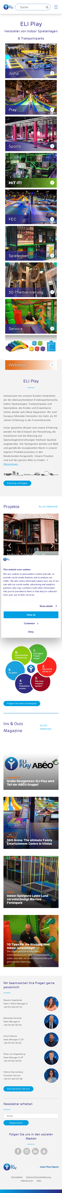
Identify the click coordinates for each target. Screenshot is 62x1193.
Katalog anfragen (17, 483)
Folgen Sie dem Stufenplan (22, 703)
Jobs (38, 1180)
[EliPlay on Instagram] (26, 1151)
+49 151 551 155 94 (12, 1025)
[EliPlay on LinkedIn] (35, 1151)
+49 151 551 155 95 (12, 1061)
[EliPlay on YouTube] (44, 1151)
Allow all (31, 615)
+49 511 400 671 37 (12, 1007)
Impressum (27, 1180)
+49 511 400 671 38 (12, 1079)
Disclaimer (17, 1177)
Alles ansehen (48, 506)
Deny (31, 632)
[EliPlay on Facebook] (18, 1151)
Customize (29, 623)
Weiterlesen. (10, 464)
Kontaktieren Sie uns (18, 1088)
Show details (46, 606)
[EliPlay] (8, 6)
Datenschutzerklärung (38, 1177)
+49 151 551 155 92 (12, 1043)
